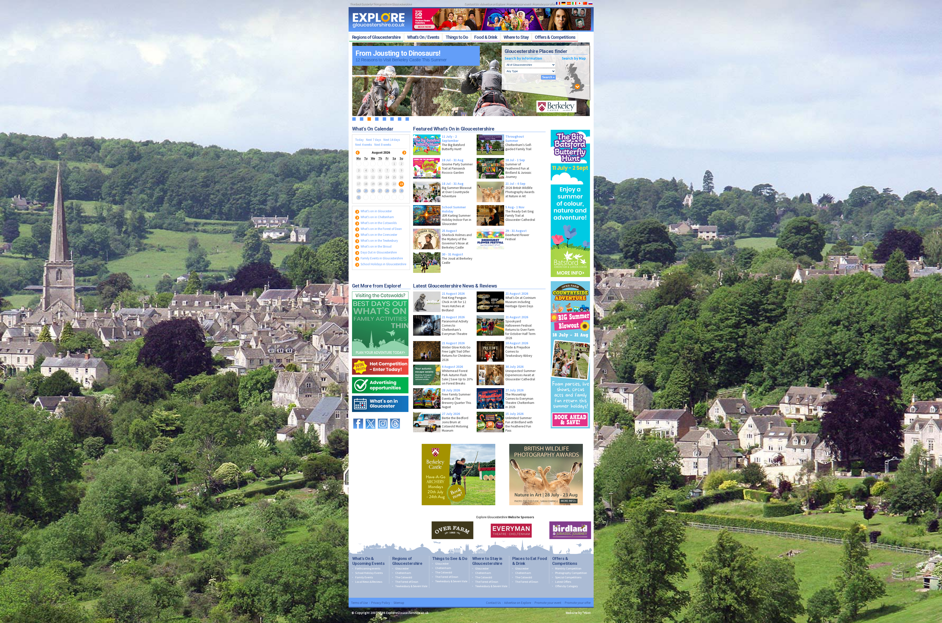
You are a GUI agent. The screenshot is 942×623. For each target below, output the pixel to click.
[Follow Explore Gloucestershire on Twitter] (370, 416)
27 (380, 190)
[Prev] (358, 149)
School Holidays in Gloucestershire (383, 264)
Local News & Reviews (368, 581)
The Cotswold (403, 577)
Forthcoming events (367, 568)
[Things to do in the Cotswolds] (380, 290)
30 (401, 190)
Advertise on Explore (492, 4)
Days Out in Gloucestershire (378, 252)
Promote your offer (543, 4)
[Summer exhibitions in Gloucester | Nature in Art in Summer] (546, 443)
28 (387, 190)
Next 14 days (391, 140)
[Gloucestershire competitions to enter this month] (380, 357)
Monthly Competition (568, 568)
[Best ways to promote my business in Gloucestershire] (380, 376)
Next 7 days (373, 140)
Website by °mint (578, 613)
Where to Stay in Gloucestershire (487, 561)
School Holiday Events (369, 573)
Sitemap (398, 603)
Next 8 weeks (382, 145)
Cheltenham (403, 573)
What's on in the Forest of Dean (381, 229)
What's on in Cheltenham (377, 217)
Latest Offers (563, 581)
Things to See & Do (449, 558)
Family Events (364, 577)
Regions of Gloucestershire (407, 561)
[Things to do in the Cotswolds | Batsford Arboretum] (570, 129)
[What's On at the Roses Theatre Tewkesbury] (501, 6)
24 (358, 190)
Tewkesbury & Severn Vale (411, 586)
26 (372, 190)
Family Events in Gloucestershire (381, 258)
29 (394, 190)
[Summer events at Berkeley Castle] (458, 443)
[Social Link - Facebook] (358, 416)
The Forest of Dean (406, 581)
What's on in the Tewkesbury (379, 241)
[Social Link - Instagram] (383, 416)
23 (401, 184)
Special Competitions (568, 577)
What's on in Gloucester (376, 211)
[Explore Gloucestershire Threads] (395, 416)
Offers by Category (566, 586)
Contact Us (471, 4)
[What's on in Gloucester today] (380, 395)
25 (365, 190)
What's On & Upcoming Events (368, 561)
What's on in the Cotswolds (378, 223)
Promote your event (518, 4)
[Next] (404, 149)
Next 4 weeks (363, 145)
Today (359, 140)
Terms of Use (359, 603)
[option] (446, 530)
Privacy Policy (380, 603)
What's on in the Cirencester (378, 235)
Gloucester (402, 568)
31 (358, 197)
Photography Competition (571, 573)
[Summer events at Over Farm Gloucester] (570, 280)
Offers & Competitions (564, 561)
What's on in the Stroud (376, 246)
